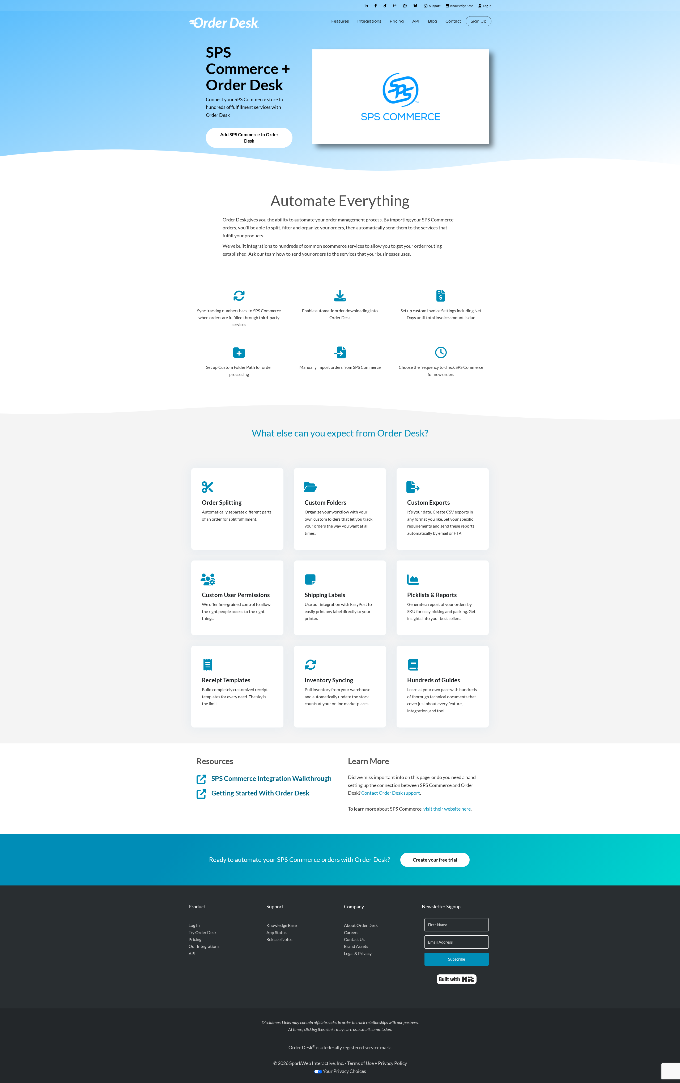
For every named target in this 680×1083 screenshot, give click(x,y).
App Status (276, 932)
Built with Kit (456, 979)
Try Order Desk (202, 932)
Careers (351, 932)
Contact (453, 21)
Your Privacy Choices (344, 1071)
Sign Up (478, 21)
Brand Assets (356, 946)
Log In (194, 925)
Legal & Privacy (358, 953)
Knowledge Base (281, 925)
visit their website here (447, 809)
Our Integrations (204, 946)
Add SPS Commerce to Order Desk (249, 138)
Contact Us (354, 939)
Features (340, 21)
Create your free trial (435, 860)
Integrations (369, 21)
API (415, 21)
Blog (432, 21)
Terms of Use (360, 1063)
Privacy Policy (392, 1063)
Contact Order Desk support (390, 793)
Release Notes (279, 939)
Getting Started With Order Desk (260, 793)
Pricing (397, 21)
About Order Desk (361, 925)
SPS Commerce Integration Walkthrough (271, 778)
